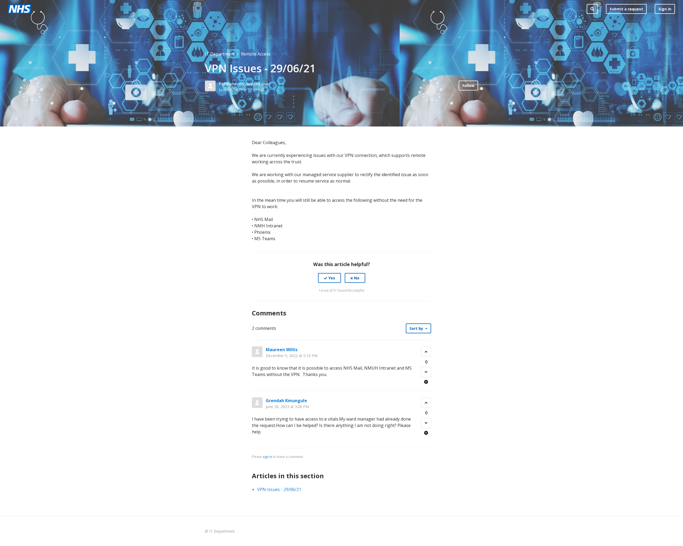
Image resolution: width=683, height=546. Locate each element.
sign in (267, 456)
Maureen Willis (281, 350)
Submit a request (626, 8)
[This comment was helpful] (426, 351)
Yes (331, 277)
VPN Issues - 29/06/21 (279, 489)
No (356, 277)
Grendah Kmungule (286, 400)
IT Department (220, 54)
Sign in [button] (664, 8)
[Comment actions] (426, 381)
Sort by (416, 328)
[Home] (19, 9)
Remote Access (256, 54)
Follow (468, 85)
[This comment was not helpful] (426, 372)
